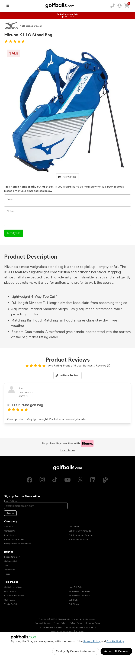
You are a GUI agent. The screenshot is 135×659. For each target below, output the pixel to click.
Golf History (9, 600)
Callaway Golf (10, 561)
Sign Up (10, 513)
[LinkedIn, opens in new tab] (93, 480)
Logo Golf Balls (75, 587)
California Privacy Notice (50, 627)
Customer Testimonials (14, 595)
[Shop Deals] (67, 15)
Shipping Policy (92, 623)
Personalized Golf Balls (79, 591)
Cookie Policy (115, 641)
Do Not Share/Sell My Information (80, 627)
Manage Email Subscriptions (17, 543)
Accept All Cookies (116, 651)
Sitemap (80, 631)
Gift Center (74, 526)
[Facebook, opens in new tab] (29, 480)
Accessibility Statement (62, 631)
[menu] (7, 5)
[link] (119, 5)
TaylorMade (9, 569)
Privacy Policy (92, 641)
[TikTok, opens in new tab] (55, 480)
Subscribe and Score (78, 539)
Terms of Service (42, 623)
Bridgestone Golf (12, 557)
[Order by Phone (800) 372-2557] (112, 5)
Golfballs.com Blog (13, 587)
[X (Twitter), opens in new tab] (80, 480)
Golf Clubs (73, 600)
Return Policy (76, 623)
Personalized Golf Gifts (79, 595)
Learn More (67, 450)
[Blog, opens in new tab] (105, 480)
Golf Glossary (10, 591)
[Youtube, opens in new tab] (67, 480)
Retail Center (10, 535)
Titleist (7, 574)
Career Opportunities (14, 539)
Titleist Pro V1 (10, 604)
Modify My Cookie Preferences (75, 651)
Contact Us (9, 531)
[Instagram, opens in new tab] (42, 480)
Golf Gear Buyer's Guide (80, 531)
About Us (8, 526)
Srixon (7, 565)
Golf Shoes (74, 604)
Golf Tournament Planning (81, 535)
